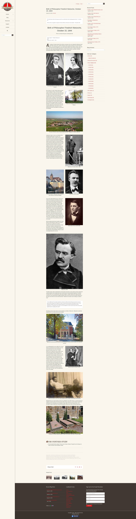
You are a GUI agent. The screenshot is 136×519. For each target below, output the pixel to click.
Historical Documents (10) (92, 60)
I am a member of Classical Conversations (94, 503)
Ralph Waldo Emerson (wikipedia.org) (67, 457)
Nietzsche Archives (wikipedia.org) (57, 458)
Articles (67, 496)
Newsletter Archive (69, 499)
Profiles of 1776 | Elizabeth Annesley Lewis (95, 9)
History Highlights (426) (92, 62)
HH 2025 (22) (91, 85)
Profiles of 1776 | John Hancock (93, 13)
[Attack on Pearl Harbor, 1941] (64, 475)
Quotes (67, 504)
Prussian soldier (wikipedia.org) (63, 456)
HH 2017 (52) (91, 67)
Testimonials (68, 500)
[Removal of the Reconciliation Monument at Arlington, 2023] (57, 475)
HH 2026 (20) (91, 88)
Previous (77, 3)
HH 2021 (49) (91, 76)
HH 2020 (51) (91, 74)
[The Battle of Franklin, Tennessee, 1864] (72, 475)
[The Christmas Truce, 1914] (49, 475)
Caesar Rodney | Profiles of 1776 (93, 30)
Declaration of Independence (93, 20)
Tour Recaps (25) (91, 97)
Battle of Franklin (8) (92, 58)
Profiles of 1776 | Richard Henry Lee (94, 16)
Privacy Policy (68, 505)
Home (67, 489)
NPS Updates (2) (91, 90)
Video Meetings (69, 493)
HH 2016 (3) (91, 65)
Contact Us (68, 507)
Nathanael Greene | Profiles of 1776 (94, 41)
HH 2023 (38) (91, 81)
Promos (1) (90, 92)
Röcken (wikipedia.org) (54, 456)
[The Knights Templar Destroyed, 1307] (80, 475)
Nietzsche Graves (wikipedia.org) (60, 459)
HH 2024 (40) (91, 83)
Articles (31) (90, 55)
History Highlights (69, 497)
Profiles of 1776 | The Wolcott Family (94, 23)
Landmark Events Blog (70, 495)
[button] (7, 30)
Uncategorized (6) (91, 99)
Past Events (68, 501)
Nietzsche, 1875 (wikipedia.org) (56, 457)
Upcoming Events (69, 491)
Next (81, 3)
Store (67, 492)
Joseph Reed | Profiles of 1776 (93, 38)
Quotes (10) (90, 95)
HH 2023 (54, 13)
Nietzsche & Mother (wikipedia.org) (68, 458)
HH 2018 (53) (91, 69)
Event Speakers (69, 503)
